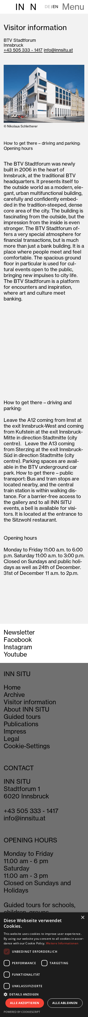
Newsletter (19, 632)
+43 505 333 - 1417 (23, 50)
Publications (21, 724)
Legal (11, 738)
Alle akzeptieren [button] (24, 1003)
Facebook (18, 639)
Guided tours (22, 716)
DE (47, 6)
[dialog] (44, 964)
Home (12, 687)
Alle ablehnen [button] (64, 1003)
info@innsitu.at (58, 50)
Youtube (15, 654)
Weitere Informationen (62, 943)
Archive (14, 694)
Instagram (18, 647)
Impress (15, 731)
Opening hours (18, 148)
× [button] (82, 917)
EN (55, 6)
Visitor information (30, 702)
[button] (44, 994)
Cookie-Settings (27, 746)
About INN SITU (26, 709)
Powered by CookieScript (22, 1012)
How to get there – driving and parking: (42, 143)
